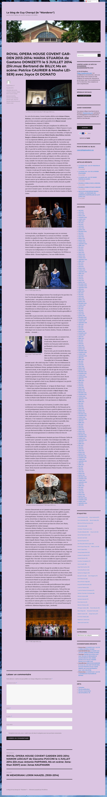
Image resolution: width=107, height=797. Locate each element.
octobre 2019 (81, 305)
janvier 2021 (81, 282)
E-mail (9, 716)
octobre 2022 (81, 257)
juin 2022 (80, 263)
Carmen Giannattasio (12, 97)
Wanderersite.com (88, 113)
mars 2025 (81, 228)
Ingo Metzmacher (83, 567)
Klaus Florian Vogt (84, 581)
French (89, 1)
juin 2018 (80, 326)
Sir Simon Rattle (83, 616)
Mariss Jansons (83, 596)
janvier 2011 (81, 475)
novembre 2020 (82, 286)
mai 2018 (80, 328)
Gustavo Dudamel (84, 555)
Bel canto (14, 90)
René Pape (81, 610)
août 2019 (81, 307)
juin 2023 (80, 247)
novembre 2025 (82, 217)
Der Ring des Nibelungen (86, 543)
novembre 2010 (82, 478)
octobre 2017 (81, 335)
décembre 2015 (82, 371)
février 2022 (81, 268)
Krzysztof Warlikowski (84, 584)
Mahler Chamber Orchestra (86, 593)
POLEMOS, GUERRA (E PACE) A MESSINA (89, 183)
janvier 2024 (81, 240)
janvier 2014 (81, 412)
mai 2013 (80, 426)
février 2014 (81, 410)
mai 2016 (80, 363)
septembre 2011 (82, 461)
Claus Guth (94, 532)
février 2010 (81, 494)
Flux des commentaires (84, 691)
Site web (9, 724)
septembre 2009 (82, 503)
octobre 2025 (81, 219)
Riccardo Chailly (92, 610)
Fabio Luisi (95, 546)
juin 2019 (80, 308)
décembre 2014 (82, 392)
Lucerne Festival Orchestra (86, 590)
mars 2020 (81, 298)
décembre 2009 (82, 498)
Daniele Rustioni (83, 540)
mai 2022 (80, 264)
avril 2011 (80, 470)
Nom (8, 708)
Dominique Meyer (83, 546)
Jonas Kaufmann (83, 570)
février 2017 (81, 347)
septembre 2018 (82, 322)
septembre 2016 (82, 356)
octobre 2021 (81, 270)
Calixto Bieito (82, 526)
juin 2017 (80, 340)
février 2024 (81, 238)
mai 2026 (80, 210)
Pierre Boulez (95, 608)
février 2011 (81, 473)
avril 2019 (81, 312)
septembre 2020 (82, 287)
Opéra (18, 92)
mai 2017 (80, 342)
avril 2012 (81, 449)
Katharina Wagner (84, 572)
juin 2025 (80, 222)
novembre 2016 (82, 352)
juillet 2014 (81, 401)
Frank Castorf (82, 549)
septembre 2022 (82, 259)
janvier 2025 (81, 229)
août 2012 (81, 442)
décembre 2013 (82, 414)
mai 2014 (80, 405)
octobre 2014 (81, 396)
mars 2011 (81, 471)
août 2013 (80, 421)
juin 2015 (80, 382)
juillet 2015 (81, 380)
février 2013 (81, 431)
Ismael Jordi (9, 99)
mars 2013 (81, 429)
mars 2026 (81, 214)
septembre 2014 (82, 398)
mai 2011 (80, 468)
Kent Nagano (93, 575)
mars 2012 (81, 450)
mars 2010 (81, 492)
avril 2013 (80, 428)
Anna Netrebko (83, 520)
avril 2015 (81, 385)
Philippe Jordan (83, 608)
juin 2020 (80, 293)
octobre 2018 (81, 321)
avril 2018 (81, 329)
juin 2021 (80, 275)
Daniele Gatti (82, 537)
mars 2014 (81, 408)
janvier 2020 (81, 301)
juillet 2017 (81, 338)
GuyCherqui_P (10, 85)
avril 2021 (81, 279)
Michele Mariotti (83, 599)
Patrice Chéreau (83, 605)
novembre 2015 (82, 373)
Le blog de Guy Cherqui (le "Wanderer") (30, 12)
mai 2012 (80, 447)
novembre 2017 (82, 333)
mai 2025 (80, 224)
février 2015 (81, 389)
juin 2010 (80, 487)
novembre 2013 (82, 415)
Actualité (8, 90)
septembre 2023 (82, 243)
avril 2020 (81, 296)
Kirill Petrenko (83, 578)
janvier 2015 (81, 391)
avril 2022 (81, 266)
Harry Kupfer (82, 564)
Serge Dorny (93, 613)
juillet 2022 (81, 261)
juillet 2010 (81, 485)
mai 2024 (80, 233)
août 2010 (81, 484)
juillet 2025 (81, 221)
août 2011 (80, 463)
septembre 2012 (82, 440)
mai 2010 (80, 489)
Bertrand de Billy (11, 96)
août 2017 (81, 336)
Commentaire (11, 683)
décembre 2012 (82, 435)
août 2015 (81, 378)
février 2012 (81, 452)
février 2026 (81, 215)
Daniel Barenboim (84, 535)
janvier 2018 (81, 331)
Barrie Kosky (94, 520)
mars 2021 (81, 280)
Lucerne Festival (83, 587)
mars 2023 (81, 252)
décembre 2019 (82, 303)
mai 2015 (80, 384)
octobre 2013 (81, 417)
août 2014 (81, 400)
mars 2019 (81, 314)
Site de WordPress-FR (84, 692)
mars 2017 (81, 345)
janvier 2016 (81, 370)
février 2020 (81, 300)
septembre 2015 (82, 377)
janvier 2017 (81, 349)
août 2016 (81, 357)
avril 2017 (81, 343)
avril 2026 (81, 212)
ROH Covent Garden (11, 93)
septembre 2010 (82, 482)
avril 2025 (81, 226)
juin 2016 (80, 361)
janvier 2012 (81, 454)
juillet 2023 (81, 245)
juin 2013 (80, 424)
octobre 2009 (82, 501)
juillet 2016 (81, 359)
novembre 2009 (82, 499)
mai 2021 (80, 277)
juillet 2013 (81, 422)
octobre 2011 (81, 459)
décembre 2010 (82, 477)
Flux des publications (84, 689)
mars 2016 (81, 366)
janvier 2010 (81, 496)
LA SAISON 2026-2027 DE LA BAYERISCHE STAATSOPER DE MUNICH (89, 673)
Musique (13, 92)
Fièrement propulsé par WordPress (38, 789)
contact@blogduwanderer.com (85, 150)
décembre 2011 (82, 456)
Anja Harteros (94, 517)
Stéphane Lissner (83, 619)
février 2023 (81, 254)
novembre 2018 (82, 319)
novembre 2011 (82, 457)
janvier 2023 (81, 256)
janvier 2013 (81, 433)
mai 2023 (80, 249)
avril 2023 (81, 250)
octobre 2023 (81, 242)
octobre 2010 (81, 480)
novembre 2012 (82, 436)
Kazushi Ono (82, 575)
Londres (8, 92)
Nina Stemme (82, 602)
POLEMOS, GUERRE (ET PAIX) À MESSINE (89, 187)
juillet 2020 (81, 291)
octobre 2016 (81, 354)
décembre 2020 (82, 284)
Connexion (81, 687)
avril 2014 (81, 407)
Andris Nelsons (83, 517)
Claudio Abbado (83, 532)
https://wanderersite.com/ (84, 73)
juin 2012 (80, 445)
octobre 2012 (81, 438)
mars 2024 (81, 236)
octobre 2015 (81, 375)
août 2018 (81, 324)
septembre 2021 (82, 272)
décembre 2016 (82, 350)
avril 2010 (81, 491)
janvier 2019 (81, 315)
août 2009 (81, 505)
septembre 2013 (82, 419)
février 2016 (81, 368)
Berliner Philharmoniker (85, 523)
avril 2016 (81, 364)
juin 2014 (80, 403)
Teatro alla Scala (83, 622)
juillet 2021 (81, 273)
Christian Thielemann (85, 529)
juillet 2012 (81, 443)
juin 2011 (80, 466)
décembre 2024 (82, 231)
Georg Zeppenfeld (84, 552)
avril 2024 (81, 235)
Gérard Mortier (82, 558)
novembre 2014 (82, 394)
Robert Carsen (82, 613)
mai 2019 (80, 310)
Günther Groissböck (84, 561)
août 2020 (81, 289)
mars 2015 (81, 387)
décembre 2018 (82, 317)
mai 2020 (80, 294)
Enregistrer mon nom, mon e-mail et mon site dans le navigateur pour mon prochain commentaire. (35, 733)
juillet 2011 (81, 464)
